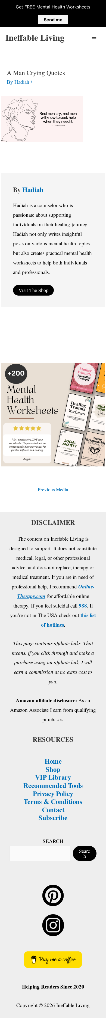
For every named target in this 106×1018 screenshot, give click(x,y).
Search (84, 853)
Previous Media (53, 489)
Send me (53, 19)
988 (83, 605)
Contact (53, 809)
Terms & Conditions (53, 801)
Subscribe (53, 817)
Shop (53, 769)
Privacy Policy (53, 793)
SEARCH (53, 841)
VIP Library (53, 777)
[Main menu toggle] (94, 37)
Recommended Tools (53, 785)
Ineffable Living (34, 37)
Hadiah (32, 189)
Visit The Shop (33, 290)
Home (53, 761)
